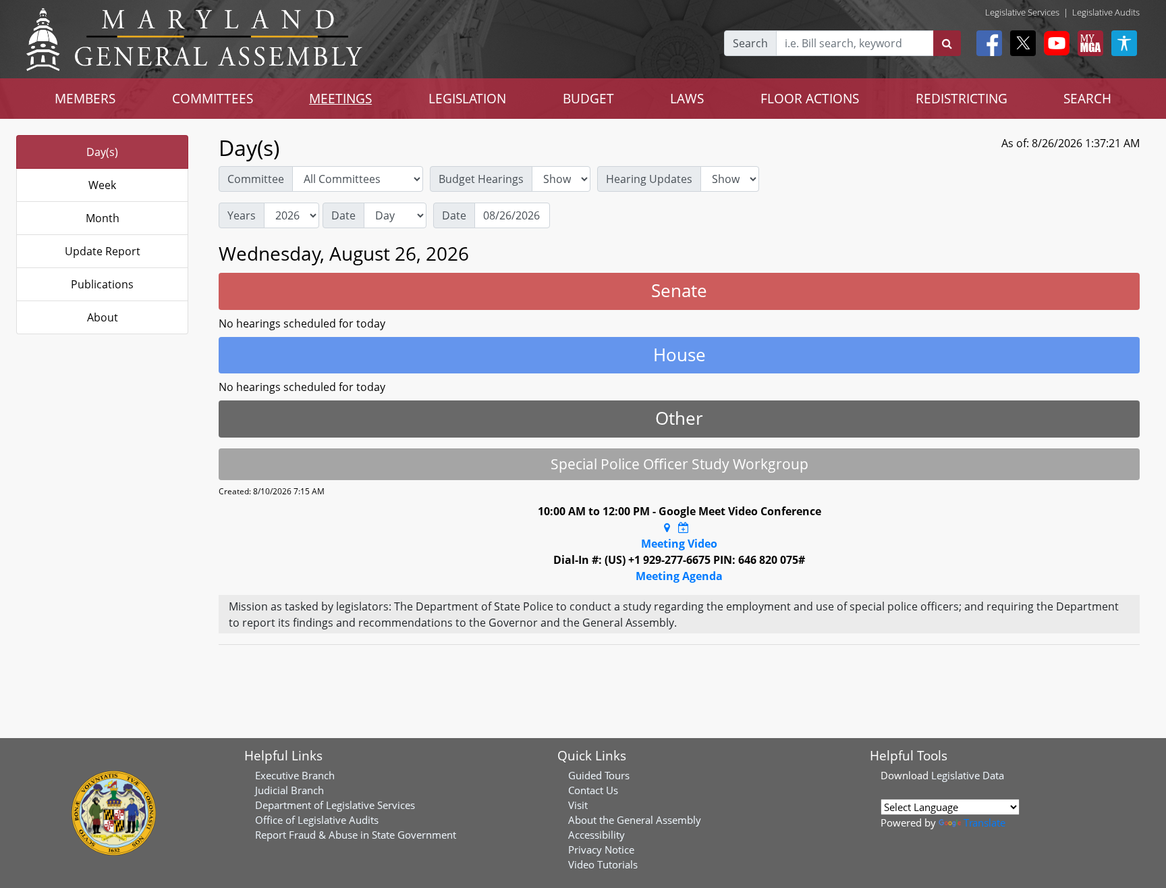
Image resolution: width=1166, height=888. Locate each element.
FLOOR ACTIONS (809, 98)
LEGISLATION (467, 98)
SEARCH (1087, 98)
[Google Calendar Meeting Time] (683, 527)
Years (241, 215)
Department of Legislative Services (335, 805)
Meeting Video (679, 543)
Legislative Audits (1106, 12)
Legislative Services (1022, 12)
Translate (984, 822)
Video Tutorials (603, 864)
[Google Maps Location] (667, 527)
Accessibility (596, 834)
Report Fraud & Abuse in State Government (355, 834)
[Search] (947, 43)
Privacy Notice (601, 849)
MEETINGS (340, 98)
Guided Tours (599, 775)
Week (102, 185)
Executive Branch (295, 775)
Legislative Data (967, 775)
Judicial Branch (289, 790)
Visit (578, 805)
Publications (102, 284)
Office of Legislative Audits (317, 820)
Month (102, 218)
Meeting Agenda (679, 576)
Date (343, 215)
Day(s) (102, 152)
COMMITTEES (212, 98)
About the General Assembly (634, 820)
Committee (255, 179)
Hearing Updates (649, 179)
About (102, 317)
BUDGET (588, 98)
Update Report (102, 251)
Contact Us (593, 790)
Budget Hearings (481, 179)
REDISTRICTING (961, 98)
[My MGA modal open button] (1087, 43)
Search (750, 43)
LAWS (687, 98)
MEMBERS (85, 98)
